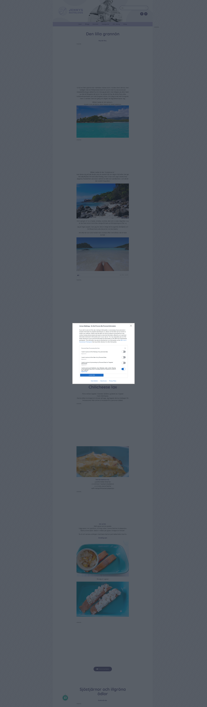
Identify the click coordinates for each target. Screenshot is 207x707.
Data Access (103, 381)
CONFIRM (92, 375)
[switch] (123, 352)
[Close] (131, 326)
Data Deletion (94, 381)
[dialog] (103, 353)
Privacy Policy (112, 381)
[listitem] (103, 348)
